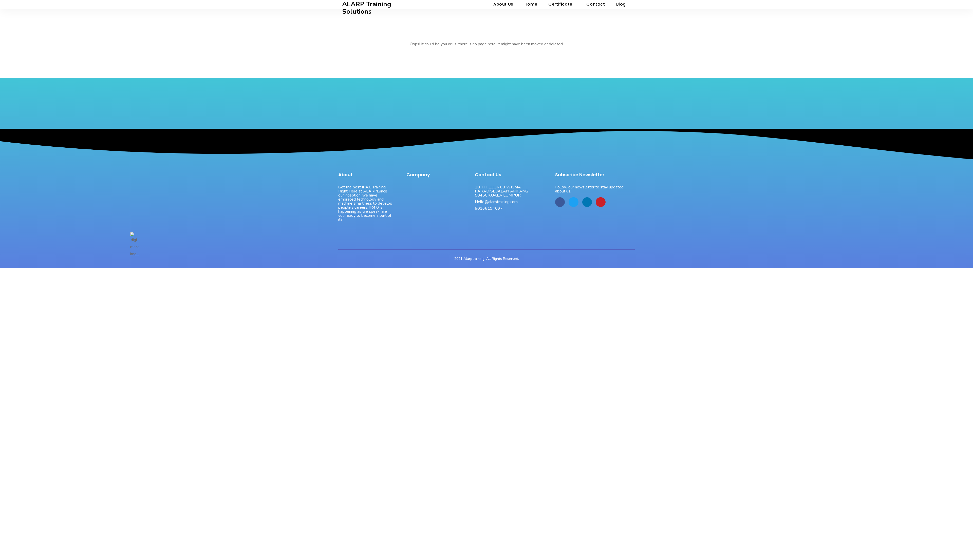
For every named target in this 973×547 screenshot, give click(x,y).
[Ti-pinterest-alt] (600, 202)
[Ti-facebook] (560, 202)
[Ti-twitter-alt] (573, 202)
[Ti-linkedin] (587, 202)
